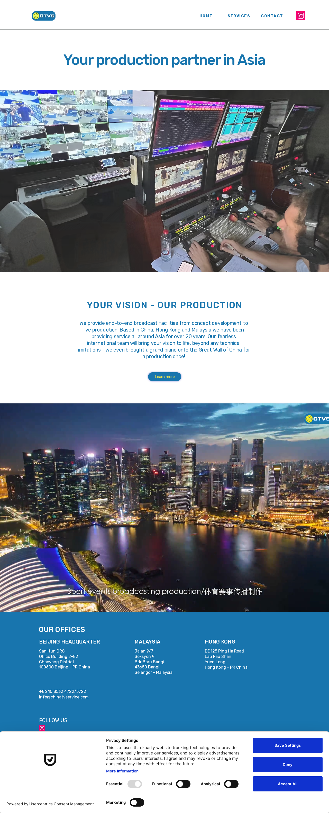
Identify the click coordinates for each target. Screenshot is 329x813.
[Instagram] (300, 15)
